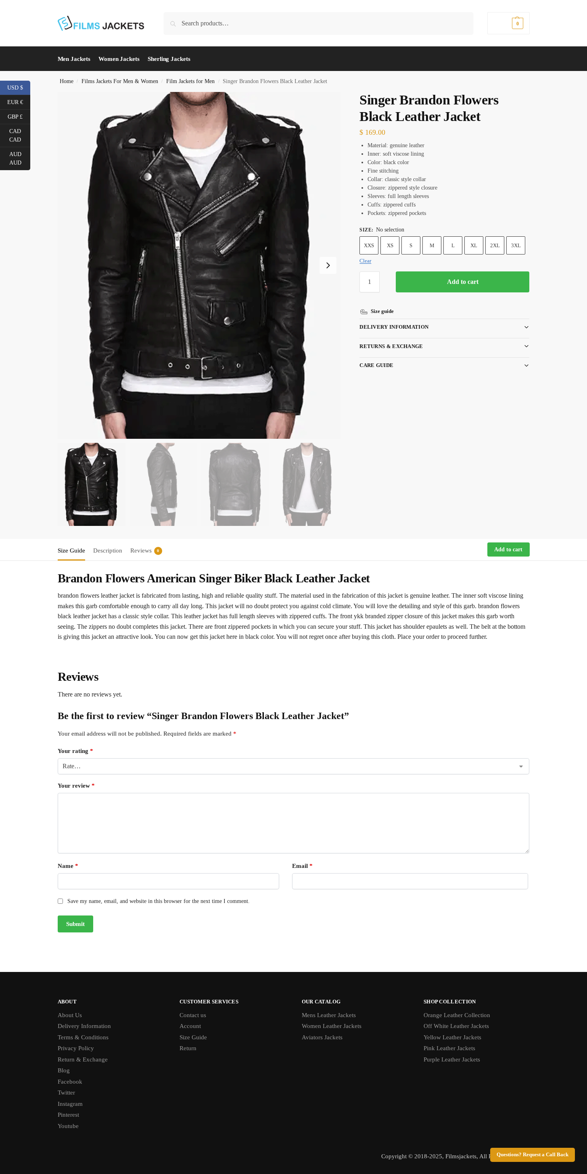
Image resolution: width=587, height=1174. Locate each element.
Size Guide (193, 1037)
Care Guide (376, 365)
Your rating (75, 751)
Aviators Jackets (322, 1037)
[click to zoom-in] (199, 265)
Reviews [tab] (144, 550)
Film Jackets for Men (190, 81)
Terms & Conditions (83, 1037)
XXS (369, 245)
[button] (508, 23)
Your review (76, 785)
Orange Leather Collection (457, 1015)
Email (302, 866)
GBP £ (19, 116)
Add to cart (462, 281)
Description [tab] (107, 550)
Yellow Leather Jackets (452, 1037)
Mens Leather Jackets (329, 1015)
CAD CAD (19, 135)
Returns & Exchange (391, 346)
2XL (495, 245)
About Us (70, 1015)
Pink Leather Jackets (449, 1048)
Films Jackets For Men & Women (119, 81)
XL (473, 245)
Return (188, 1048)
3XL (516, 245)
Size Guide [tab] (71, 550)
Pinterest (68, 1114)
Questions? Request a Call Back (532, 1154)
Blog (64, 1070)
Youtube (68, 1126)
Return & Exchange (83, 1059)
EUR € (18, 101)
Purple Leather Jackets (452, 1059)
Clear (365, 261)
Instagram (70, 1104)
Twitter (66, 1092)
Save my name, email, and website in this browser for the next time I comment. (158, 901)
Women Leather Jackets (331, 1026)
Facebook (70, 1081)
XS (390, 245)
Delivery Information (393, 327)
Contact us (193, 1015)
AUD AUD (19, 158)
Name (68, 866)
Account (190, 1026)
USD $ (18, 87)
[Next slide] (328, 265)
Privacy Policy (76, 1048)
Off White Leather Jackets (456, 1026)
